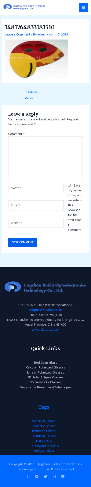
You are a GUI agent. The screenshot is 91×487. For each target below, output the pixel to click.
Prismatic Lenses (44, 431)
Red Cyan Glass (45, 362)
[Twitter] (45, 476)
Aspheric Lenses (44, 426)
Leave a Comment (17, 34)
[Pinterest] (28, 476)
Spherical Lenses (43, 421)
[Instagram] (54, 476)
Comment (16, 134)
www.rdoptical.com (45, 329)
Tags (44, 407)
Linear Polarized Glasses (45, 372)
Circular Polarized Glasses (45, 367)
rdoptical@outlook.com (45, 309)
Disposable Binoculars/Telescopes (45, 387)
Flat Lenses (44, 440)
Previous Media (29, 92)
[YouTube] (63, 476)
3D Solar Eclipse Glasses (45, 377)
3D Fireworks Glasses (45, 382)
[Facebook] (37, 476)
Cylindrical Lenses (44, 436)
